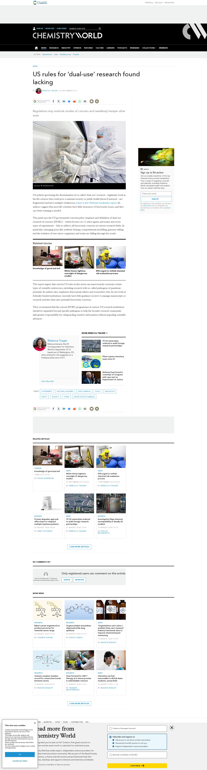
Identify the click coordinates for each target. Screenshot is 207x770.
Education (159, 3)
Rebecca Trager (50, 91)
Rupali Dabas (76, 638)
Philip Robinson (45, 478)
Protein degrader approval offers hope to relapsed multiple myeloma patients (46, 521)
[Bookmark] (97, 101)
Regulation (110, 391)
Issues (65, 722)
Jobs (56, 54)
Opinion (37, 468)
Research (38, 623)
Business (38, 516)
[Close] (34, 723)
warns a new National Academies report (96, 202)
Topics (57, 722)
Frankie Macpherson (72, 689)
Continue (135, 766)
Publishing (149, 3)
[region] (20, 743)
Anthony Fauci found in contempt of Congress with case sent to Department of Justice (112, 376)
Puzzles (76, 54)
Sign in (67, 580)
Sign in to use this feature (114, 96)
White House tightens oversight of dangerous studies (75, 273)
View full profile (47, 381)
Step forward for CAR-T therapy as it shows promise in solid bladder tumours (78, 678)
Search (100, 28)
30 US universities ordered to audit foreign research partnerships (113, 343)
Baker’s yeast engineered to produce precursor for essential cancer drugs (47, 628)
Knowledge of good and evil (46, 268)
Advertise (48, 722)
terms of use (147, 205)
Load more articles (79, 547)
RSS (87, 722)
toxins (66, 397)
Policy (98, 391)
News (35, 66)
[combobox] (84, 28)
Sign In (39, 28)
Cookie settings (19, 761)
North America (84, 391)
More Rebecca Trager (93, 333)
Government (47, 391)
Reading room (65, 54)
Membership (169, 3)
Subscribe (61, 29)
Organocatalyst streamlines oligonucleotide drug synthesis (78, 628)
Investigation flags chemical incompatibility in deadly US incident (110, 521)
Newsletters (47, 54)
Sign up (155, 199)
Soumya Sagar (45, 638)
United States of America (84, 397)
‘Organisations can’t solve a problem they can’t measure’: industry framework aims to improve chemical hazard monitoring (111, 630)
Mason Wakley (109, 642)
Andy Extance (44, 531)
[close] (125, 96)
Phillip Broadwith (104, 532)
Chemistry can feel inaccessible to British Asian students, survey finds (110, 678)
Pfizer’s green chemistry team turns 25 (113, 357)
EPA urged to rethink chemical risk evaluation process (110, 272)
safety (44, 397)
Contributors (77, 722)
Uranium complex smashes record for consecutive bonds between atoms (47, 678)
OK (20, 754)
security (55, 397)
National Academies (65, 391)
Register (50, 29)
